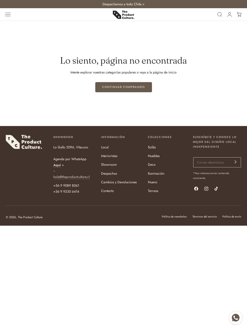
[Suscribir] (235, 162)
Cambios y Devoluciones (119, 182)
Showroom (109, 164)
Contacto (107, 190)
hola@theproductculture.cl (71, 176)
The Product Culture (30, 217)
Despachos (109, 173)
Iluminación (156, 173)
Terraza (153, 190)
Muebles (154, 155)
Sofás (152, 147)
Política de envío (231, 216)
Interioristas (109, 155)
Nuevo (152, 182)
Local (105, 147)
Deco (152, 164)
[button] (8, 14)
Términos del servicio (204, 216)
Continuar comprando (123, 87)
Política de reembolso (174, 216)
